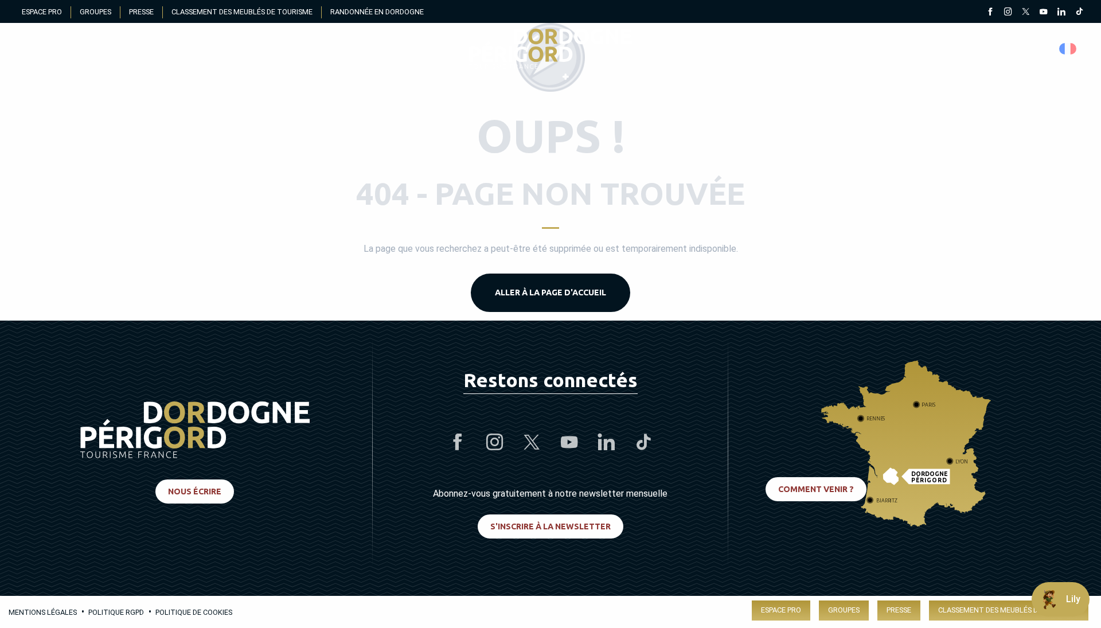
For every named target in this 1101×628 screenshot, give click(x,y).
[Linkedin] (1061, 13)
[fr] (1068, 48)
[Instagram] (1008, 13)
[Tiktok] (1079, 13)
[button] (1068, 48)
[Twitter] (1025, 13)
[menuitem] (550, 49)
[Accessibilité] (960, 49)
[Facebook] (990, 13)
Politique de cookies (193, 612)
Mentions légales (43, 612)
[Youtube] (1043, 13)
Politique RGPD (116, 612)
